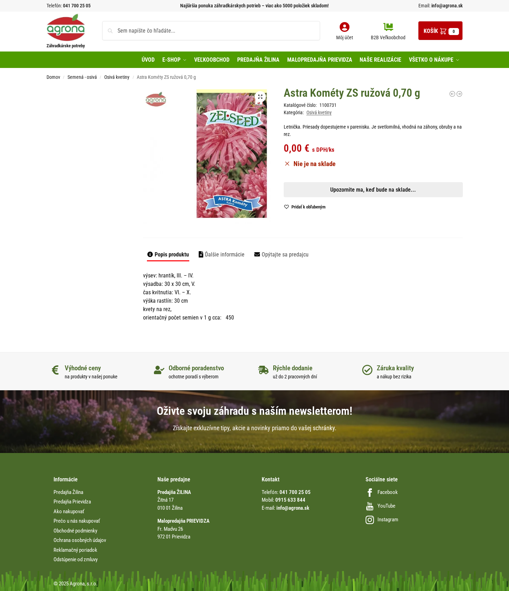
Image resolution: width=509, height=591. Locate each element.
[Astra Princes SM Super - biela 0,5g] (459, 93)
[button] (440, 30)
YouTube (386, 506)
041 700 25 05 (77, 5)
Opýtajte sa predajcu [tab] (285, 254)
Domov (53, 77)
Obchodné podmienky (75, 531)
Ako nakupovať (69, 511)
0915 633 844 (290, 500)
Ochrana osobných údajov (80, 540)
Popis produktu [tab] (172, 254)
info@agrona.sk (446, 5)
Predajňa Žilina (68, 492)
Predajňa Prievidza (72, 502)
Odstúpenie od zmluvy (76, 559)
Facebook (387, 492)
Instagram (387, 519)
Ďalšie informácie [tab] (225, 254)
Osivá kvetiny (116, 77)
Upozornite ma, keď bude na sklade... (245, 245)
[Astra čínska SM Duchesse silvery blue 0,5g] (452, 93)
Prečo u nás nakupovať (77, 521)
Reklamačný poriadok (75, 550)
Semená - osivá (82, 77)
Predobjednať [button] (248, 262)
